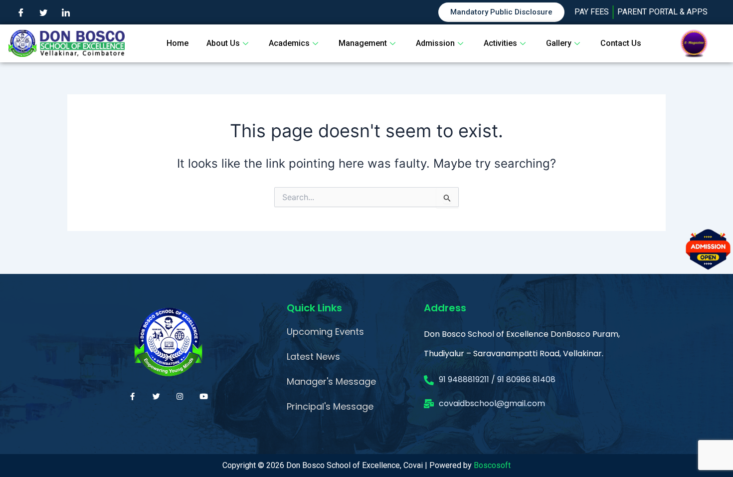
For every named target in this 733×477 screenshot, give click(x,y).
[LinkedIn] (65, 12)
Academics (289, 43)
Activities (500, 43)
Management (363, 43)
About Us (223, 43)
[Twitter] (43, 12)
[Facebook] (20, 12)
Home (177, 43)
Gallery (558, 43)
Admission (435, 43)
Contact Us (620, 43)
